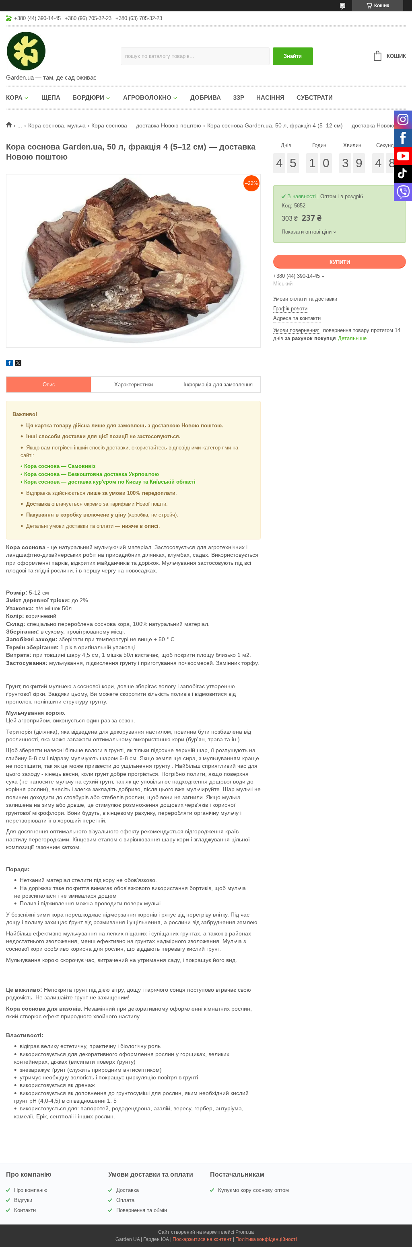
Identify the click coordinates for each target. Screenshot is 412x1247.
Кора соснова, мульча (57, 125)
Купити (340, 262)
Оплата (125, 1200)
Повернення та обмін (141, 1210)
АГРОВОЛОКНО (147, 97)
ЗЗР (238, 97)
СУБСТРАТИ (315, 97)
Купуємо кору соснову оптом (253, 1190)
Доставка (127, 1190)
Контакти (25, 1210)
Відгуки (23, 1200)
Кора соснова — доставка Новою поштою (146, 125)
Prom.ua (244, 1232)
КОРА (14, 97)
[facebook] (9, 364)
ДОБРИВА (205, 97)
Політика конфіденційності (266, 1239)
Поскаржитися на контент (202, 1239)
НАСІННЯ (270, 97)
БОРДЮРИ (88, 97)
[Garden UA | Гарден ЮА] (63, 51)
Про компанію (30, 1190)
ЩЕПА (50, 97)
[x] (18, 364)
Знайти (293, 56)
